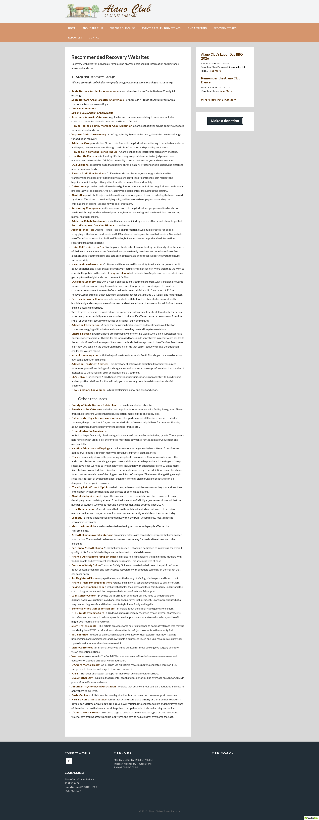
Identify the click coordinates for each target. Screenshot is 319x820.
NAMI (75, 673)
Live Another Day (82, 677)
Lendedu (76, 517)
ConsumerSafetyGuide (85, 565)
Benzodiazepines (82, 225)
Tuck (75, 456)
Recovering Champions (85, 207)
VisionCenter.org (82, 647)
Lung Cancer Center (83, 595)
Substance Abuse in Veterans (89, 117)
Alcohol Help (79, 195)
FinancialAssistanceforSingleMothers (94, 556)
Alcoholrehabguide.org (85, 495)
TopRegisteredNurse (84, 578)
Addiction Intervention (85, 324)
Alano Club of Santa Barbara (164, 811)
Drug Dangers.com (83, 508)
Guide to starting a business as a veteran (96, 417)
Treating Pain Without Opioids (91, 487)
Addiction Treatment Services (89, 363)
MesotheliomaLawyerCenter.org (92, 534)
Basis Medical (79, 695)
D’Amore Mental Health (85, 664)
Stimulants (111, 225)
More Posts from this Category (218, 99)
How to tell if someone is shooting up (94, 151)
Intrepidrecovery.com (85, 355)
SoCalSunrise (79, 634)
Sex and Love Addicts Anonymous (92, 112)
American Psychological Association (93, 686)
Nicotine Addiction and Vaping (90, 448)
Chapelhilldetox (81, 333)
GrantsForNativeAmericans (88, 430)
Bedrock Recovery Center (87, 298)
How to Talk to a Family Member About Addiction (101, 125)
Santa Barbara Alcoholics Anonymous (94, 91)
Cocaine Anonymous (84, 108)
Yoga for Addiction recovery (88, 134)
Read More (215, 70)
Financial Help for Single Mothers (91, 582)
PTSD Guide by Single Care (87, 612)
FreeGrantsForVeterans (86, 409)
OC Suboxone (80, 164)
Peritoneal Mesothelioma (87, 547)
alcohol (125, 272)
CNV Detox (78, 376)
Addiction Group (81, 143)
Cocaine (99, 225)
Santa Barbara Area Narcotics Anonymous (97, 99)
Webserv (77, 656)
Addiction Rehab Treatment (88, 220)
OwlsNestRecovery (83, 281)
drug (112, 272)
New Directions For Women (88, 389)
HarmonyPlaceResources (87, 264)
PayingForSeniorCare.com (87, 586)
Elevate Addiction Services (88, 173)
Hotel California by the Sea (88, 246)
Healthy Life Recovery (85, 156)
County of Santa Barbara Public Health (95, 405)
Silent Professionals (83, 625)
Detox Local (78, 186)
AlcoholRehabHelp (82, 229)
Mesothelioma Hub (83, 526)
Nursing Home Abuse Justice (88, 699)
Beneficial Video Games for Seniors (93, 608)
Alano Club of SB (159, 11)
